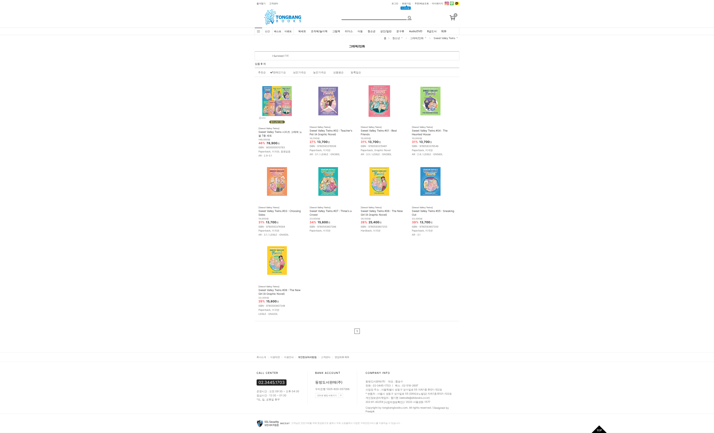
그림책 (336, 31)
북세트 (302, 31)
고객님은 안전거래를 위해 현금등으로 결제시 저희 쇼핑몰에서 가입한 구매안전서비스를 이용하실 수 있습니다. (346, 423)
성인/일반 (386, 31)
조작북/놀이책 (319, 31)
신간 (267, 31)
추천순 (262, 72)
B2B (443, 31)
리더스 (349, 31)
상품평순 (338, 72)
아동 (360, 31)
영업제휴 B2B (342, 357)
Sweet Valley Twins (444, 38)
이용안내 (288, 357)
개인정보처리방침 (307, 357)
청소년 (371, 31)
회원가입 (406, 3)
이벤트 (288, 31)
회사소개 (261, 357)
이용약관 (275, 357)
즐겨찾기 (261, 3)
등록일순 (356, 72)
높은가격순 (319, 72)
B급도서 (432, 31)
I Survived (278, 55)
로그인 (395, 3)
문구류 (400, 31)
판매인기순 (279, 72)
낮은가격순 (299, 72)
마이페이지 (437, 3)
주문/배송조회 (422, 3)
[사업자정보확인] (393, 402)
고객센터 (273, 3)
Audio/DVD (415, 31)
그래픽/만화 (416, 38)
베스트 (277, 31)
